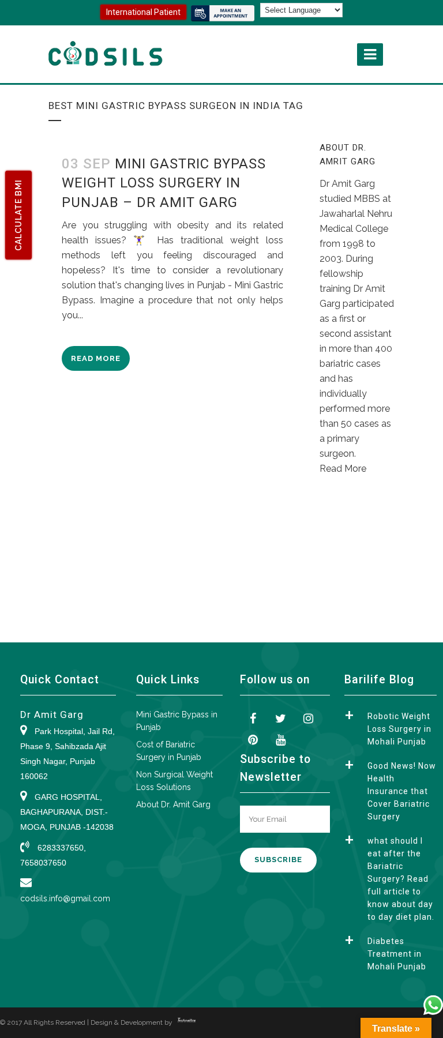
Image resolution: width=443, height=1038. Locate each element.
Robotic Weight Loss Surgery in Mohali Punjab (399, 729)
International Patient (143, 12)
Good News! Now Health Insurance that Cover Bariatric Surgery (401, 791)
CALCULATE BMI (18, 215)
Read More (96, 358)
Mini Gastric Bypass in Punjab (176, 721)
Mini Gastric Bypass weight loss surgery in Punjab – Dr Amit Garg (164, 183)
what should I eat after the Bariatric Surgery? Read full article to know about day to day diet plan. (400, 879)
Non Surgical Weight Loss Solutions (174, 781)
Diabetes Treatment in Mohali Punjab (396, 954)
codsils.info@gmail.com (65, 898)
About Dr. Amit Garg (173, 804)
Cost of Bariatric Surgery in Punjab (168, 751)
